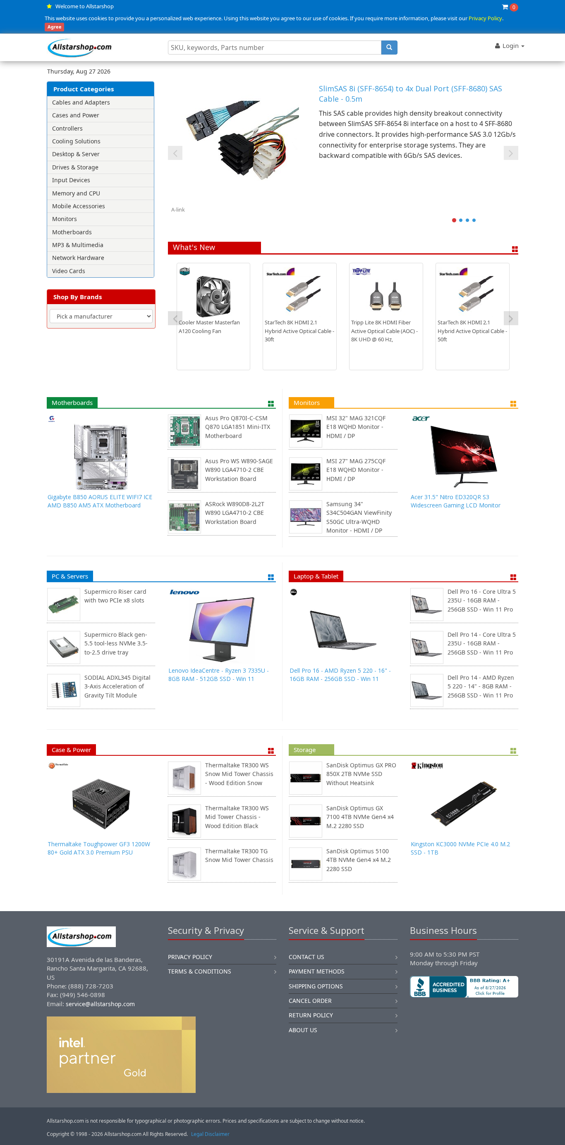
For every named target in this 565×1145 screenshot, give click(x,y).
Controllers (67, 128)
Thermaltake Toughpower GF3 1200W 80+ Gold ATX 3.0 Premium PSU (99, 848)
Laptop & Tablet (316, 576)
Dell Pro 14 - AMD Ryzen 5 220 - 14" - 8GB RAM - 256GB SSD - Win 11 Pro (481, 686)
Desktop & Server (76, 154)
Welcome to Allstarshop (84, 6)
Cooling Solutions (76, 141)
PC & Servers (70, 576)
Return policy (311, 1015)
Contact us (306, 957)
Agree (55, 27)
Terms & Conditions (199, 971)
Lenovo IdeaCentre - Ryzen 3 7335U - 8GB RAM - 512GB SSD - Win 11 (218, 675)
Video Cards (68, 271)
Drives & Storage (75, 167)
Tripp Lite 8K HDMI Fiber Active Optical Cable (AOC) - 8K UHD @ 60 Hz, (384, 331)
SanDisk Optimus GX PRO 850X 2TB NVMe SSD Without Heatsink (361, 774)
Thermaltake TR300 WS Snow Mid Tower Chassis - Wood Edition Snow (239, 774)
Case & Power (71, 749)
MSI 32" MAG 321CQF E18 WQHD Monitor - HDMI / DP (355, 427)
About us (303, 1030)
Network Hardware (78, 258)
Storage (305, 749)
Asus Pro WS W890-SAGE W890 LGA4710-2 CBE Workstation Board (239, 470)
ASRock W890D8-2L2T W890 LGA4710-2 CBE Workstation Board (234, 513)
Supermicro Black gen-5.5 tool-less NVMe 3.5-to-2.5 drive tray (116, 643)
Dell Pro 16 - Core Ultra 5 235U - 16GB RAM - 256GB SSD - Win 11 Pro (482, 600)
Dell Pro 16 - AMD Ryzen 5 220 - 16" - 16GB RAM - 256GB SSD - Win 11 (340, 675)
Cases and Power (75, 115)
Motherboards (72, 232)
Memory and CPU (76, 193)
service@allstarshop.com (100, 1004)
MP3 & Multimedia (77, 245)
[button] (464, 1025)
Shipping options (316, 986)
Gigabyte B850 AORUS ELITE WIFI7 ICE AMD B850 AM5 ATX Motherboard (100, 501)
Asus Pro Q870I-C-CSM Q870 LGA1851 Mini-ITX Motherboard (237, 427)
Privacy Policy (485, 18)
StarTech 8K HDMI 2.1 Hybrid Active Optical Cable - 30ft (299, 331)
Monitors (64, 219)
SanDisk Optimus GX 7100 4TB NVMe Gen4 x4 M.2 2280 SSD (360, 817)
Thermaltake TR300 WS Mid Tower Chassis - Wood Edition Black (237, 817)
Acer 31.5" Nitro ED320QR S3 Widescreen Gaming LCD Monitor (455, 501)
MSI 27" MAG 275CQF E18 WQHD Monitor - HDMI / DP (355, 470)
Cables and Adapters (81, 102)
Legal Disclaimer (210, 1134)
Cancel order (310, 1001)
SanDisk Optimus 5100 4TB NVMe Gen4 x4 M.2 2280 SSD (358, 860)
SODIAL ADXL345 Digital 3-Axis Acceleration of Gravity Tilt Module (117, 686)
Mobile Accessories (78, 206)
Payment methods (317, 971)
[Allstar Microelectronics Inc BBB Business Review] (464, 986)
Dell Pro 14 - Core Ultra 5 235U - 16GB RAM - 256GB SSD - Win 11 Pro (482, 643)
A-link (178, 209)
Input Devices (71, 180)
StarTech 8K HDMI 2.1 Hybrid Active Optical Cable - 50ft (472, 331)
